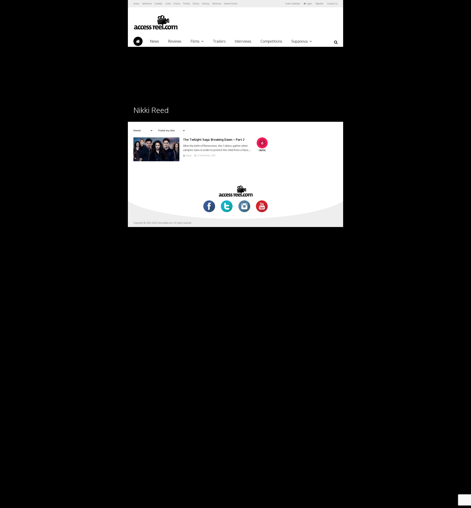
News (154, 41)
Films (195, 41)
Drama (176, 3)
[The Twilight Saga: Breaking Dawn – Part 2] (156, 160)
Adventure (147, 3)
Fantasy (206, 3)
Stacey (189, 155)
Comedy (158, 3)
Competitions (271, 41)
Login (309, 4)
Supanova (299, 41)
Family (196, 3)
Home (138, 41)
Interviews (243, 41)
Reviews (174, 41)
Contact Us (332, 3)
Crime (168, 3)
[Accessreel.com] (155, 29)
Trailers (219, 41)
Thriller (186, 3)
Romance (216, 3)
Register (319, 4)
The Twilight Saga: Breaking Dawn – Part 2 (214, 139)
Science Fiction (230, 3)
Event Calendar (293, 3)
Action (136, 3)
